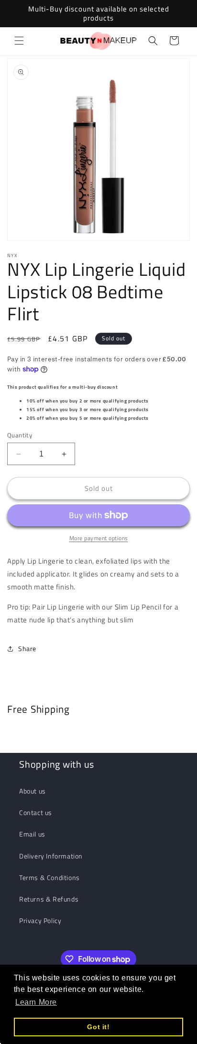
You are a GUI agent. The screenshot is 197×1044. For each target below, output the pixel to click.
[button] (19, 40)
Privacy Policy (40, 920)
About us (32, 791)
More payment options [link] (98, 538)
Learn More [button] (36, 1002)
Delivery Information (51, 856)
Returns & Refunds (48, 899)
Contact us (35, 812)
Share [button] (27, 648)
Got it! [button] (98, 1027)
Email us (32, 834)
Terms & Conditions (49, 877)
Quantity (19, 435)
